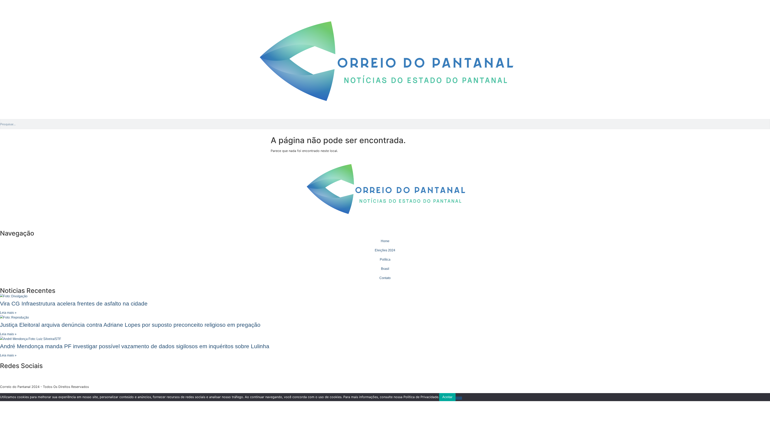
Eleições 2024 (385, 250)
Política (385, 259)
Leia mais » (8, 312)
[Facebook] (16, 10)
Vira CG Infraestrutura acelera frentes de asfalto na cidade (74, 303)
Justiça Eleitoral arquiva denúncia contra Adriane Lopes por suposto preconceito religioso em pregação (130, 325)
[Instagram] (5, 10)
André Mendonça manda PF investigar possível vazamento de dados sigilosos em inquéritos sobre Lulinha (134, 346)
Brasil (385, 268)
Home (385, 241)
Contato (385, 278)
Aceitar (447, 397)
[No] (459, 398)
